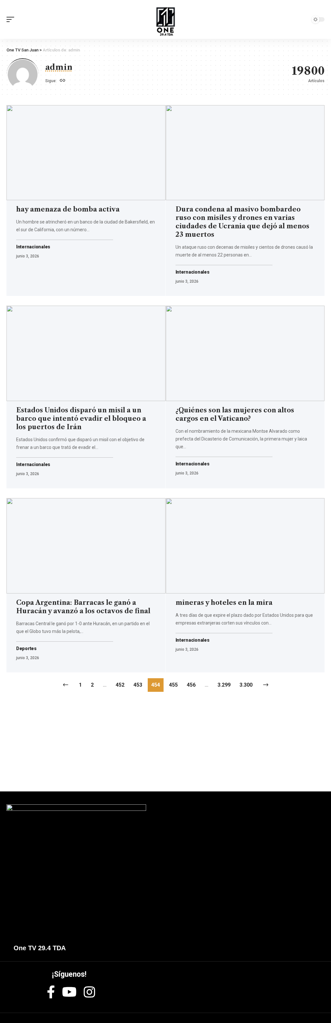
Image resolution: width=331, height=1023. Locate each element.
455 (173, 685)
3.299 (224, 685)
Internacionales (33, 247)
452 (120, 685)
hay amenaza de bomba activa (68, 209)
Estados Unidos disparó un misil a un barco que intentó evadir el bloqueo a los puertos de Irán (81, 418)
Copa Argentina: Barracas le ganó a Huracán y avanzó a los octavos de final (83, 607)
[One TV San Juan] (165, 19)
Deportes (26, 649)
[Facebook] (51, 992)
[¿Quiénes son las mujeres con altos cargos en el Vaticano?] (245, 353)
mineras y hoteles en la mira (224, 602)
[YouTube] (69, 992)
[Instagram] (89, 992)
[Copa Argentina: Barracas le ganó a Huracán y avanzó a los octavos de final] (86, 545)
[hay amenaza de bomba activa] (86, 153)
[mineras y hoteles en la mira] (245, 545)
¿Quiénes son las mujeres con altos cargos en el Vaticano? (235, 414)
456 (191, 685)
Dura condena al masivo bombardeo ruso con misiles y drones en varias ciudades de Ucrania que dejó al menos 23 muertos (242, 221)
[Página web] (62, 81)
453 (137, 685)
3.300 (246, 685)
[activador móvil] (11, 19)
